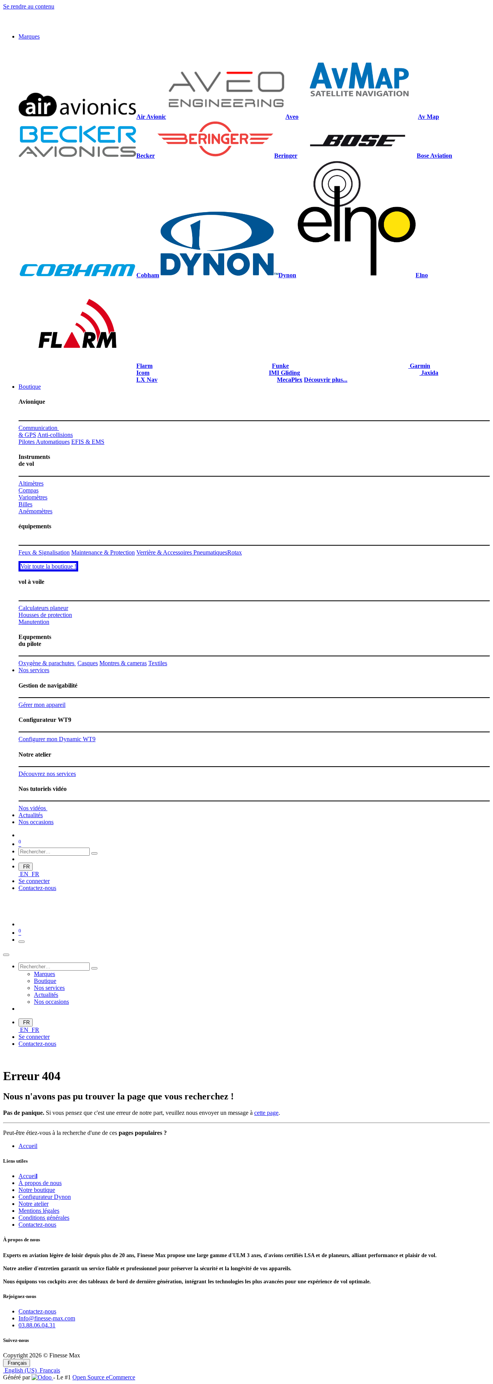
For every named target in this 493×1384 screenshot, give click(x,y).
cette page (266, 1112)
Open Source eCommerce (103, 1377)
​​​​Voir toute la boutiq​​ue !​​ (48, 566)
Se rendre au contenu (28, 6)
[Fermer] (6, 955)
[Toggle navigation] (21, 942)
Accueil (27, 1146)
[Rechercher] (94, 853)
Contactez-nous (37, 888)
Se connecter (34, 881)
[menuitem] (29, 36)
